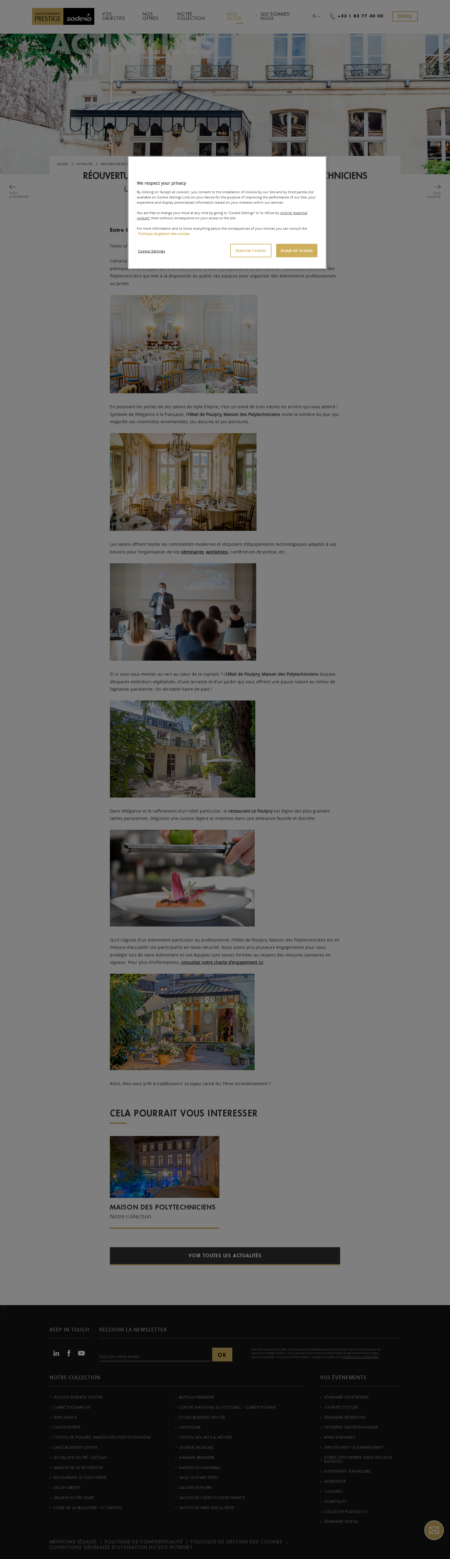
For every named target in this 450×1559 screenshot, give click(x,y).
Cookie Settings (151, 251)
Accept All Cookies (297, 250)
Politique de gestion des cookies (163, 233)
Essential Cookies (251, 250)
